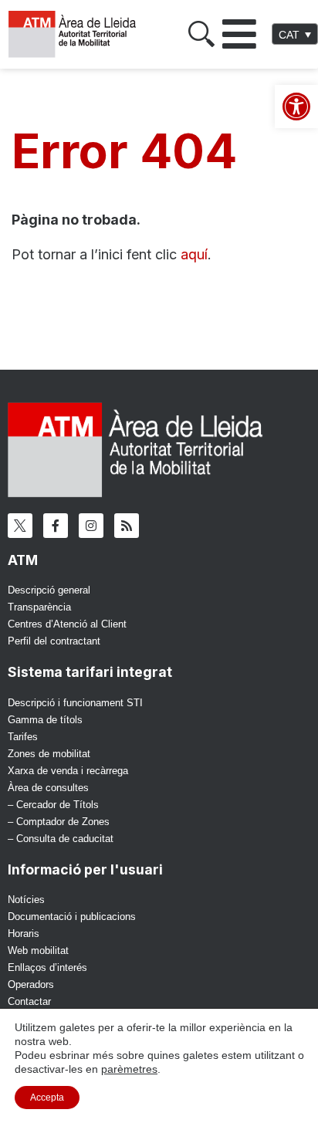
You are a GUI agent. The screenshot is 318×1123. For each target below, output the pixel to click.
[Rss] (126, 525)
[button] (239, 34)
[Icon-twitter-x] (20, 525)
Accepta (47, 1097)
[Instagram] (91, 525)
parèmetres (129, 1069)
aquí (194, 254)
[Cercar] (201, 34)
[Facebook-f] (55, 525)
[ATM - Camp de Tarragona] (79, 34)
